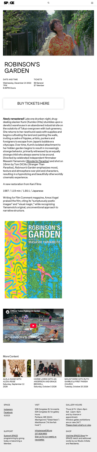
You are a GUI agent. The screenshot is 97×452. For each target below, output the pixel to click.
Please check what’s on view (78, 425)
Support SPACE (11, 435)
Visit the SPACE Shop (75, 435)
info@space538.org (43, 430)
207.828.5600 (41, 433)
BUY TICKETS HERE (33, 103)
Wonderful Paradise (37, 161)
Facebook (8, 412)
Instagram (8, 409)
